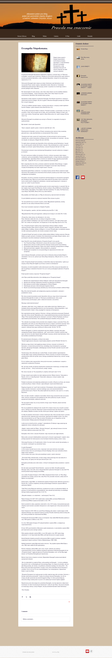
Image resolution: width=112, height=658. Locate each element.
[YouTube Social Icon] (83, 177)
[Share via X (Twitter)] (26, 597)
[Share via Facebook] (22, 597)
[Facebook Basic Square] (77, 177)
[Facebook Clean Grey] (91, 651)
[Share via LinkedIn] (30, 597)
